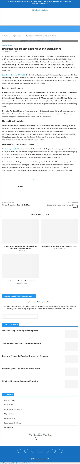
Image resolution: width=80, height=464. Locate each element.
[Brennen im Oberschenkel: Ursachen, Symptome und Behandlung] (71, 359)
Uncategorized (8, 427)
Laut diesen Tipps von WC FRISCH (14, 75)
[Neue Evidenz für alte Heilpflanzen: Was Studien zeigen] (59, 231)
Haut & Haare (8, 405)
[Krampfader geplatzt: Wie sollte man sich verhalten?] (71, 371)
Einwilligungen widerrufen (40, 3)
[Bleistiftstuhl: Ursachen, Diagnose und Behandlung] (71, 384)
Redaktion (7, 51)
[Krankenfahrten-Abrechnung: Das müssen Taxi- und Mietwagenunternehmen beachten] (20, 231)
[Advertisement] (40, 19)
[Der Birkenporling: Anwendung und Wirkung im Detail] (71, 334)
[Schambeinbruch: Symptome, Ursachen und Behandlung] (71, 346)
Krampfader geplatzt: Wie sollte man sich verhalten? (21, 369)
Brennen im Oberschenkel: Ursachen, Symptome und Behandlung (25, 356)
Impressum (11, 2)
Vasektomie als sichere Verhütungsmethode (21, 281)
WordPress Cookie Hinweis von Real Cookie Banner (16, 463)
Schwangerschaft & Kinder (12, 423)
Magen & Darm (9, 414)
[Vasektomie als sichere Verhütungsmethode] (20, 266)
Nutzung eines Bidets (12, 149)
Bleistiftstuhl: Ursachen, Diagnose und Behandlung (20, 381)
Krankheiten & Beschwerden (13, 409)
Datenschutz (19, 2)
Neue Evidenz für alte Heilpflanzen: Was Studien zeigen (59, 246)
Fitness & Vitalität (9, 400)
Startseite (5, 36)
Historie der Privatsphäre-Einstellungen (59, 2)
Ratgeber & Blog (16, 36)
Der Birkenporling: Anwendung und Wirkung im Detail (20, 331)
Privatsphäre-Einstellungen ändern (35, 2)
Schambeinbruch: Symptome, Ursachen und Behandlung (21, 343)
